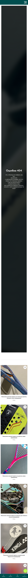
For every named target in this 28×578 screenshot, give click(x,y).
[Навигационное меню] (25, 2)
